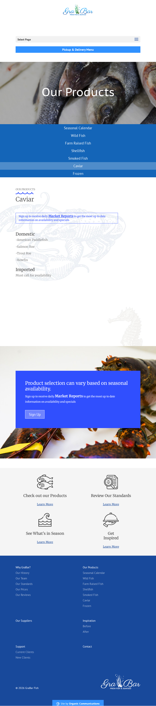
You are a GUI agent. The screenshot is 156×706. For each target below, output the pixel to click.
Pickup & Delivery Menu (78, 49)
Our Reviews (23, 595)
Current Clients (25, 652)
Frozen (78, 173)
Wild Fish (78, 135)
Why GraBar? (23, 567)
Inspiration (89, 620)
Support (20, 646)
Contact (87, 646)
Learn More (45, 504)
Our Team (21, 578)
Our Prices (22, 589)
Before (87, 626)
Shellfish (78, 150)
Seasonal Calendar (78, 128)
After (86, 631)
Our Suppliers (24, 620)
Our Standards (24, 584)
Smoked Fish (78, 158)
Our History (22, 573)
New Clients (23, 657)
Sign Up (35, 414)
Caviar (78, 166)
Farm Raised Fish (78, 143)
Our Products (90, 567)
